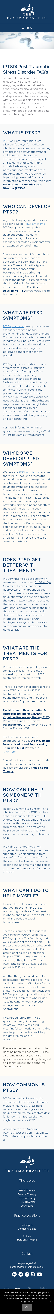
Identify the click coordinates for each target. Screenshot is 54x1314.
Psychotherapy (12, 724)
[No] (50, 1301)
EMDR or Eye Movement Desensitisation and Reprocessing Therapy (27, 586)
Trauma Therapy (27, 1194)
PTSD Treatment (27, 1202)
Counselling (27, 1205)
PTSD (6, 141)
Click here (9, 751)
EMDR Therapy (27, 1190)
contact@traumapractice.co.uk (27, 1267)
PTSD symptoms (28, 472)
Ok (27, 1307)
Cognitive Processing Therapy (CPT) (26, 717)
